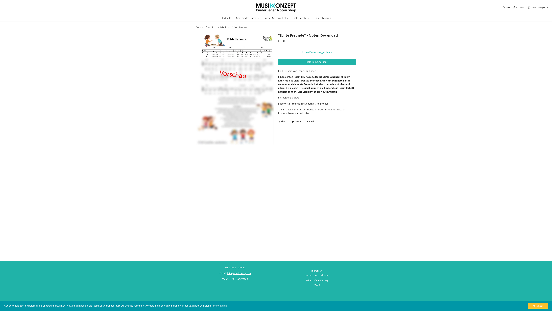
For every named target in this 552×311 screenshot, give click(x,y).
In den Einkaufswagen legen (317, 52)
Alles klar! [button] (538, 306)
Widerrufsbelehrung (317, 280)
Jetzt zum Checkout (316, 61)
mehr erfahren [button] (219, 306)
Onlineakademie (322, 18)
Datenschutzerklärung (317, 275)
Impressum (317, 270)
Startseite (226, 18)
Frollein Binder (212, 27)
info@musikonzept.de (239, 273)
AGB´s (317, 284)
